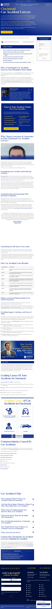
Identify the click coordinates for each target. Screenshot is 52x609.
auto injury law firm (29, 544)
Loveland (29, 588)
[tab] (17, 499)
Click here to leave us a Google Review (36, 600)
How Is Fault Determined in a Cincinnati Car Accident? (15, 522)
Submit (44, 58)
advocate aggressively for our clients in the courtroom (11, 307)
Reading (42, 586)
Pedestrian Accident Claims (24, 125)
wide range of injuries (15, 449)
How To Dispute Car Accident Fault (11, 554)
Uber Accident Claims (9, 124)
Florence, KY (43, 594)
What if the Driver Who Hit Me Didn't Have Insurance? (14, 516)
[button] (17, 350)
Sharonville (42, 588)
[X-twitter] (14, 568)
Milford (29, 594)
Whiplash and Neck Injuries (7, 457)
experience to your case (13, 543)
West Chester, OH (44, 596)
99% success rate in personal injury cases (13, 81)
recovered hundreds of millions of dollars (11, 21)
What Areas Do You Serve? (10, 532)
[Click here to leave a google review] (28, 600)
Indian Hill (29, 586)
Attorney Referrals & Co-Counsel (30, 606)
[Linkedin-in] (12, 568)
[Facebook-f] (10, 568)
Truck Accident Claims (9, 120)
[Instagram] (18, 568)
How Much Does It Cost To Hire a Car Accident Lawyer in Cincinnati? (14, 527)
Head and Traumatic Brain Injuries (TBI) (9, 453)
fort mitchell (43, 572)
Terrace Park (43, 590)
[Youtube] (16, 568)
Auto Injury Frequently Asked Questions (12, 558)
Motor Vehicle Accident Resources (26, 5)
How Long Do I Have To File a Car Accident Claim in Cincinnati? (13, 499)
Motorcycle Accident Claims (10, 122)
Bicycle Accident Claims (10, 118)
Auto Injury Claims (8, 116)
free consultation (8, 547)
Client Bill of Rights (15, 321)
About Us (17, 4)
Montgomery (30, 596)
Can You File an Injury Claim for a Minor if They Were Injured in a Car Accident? (16, 505)
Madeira (29, 590)
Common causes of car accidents (7, 382)
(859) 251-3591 (33, 1)
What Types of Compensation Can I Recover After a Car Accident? (14, 510)
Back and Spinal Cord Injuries (7, 455)
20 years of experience (28, 17)
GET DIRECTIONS (30, 577)
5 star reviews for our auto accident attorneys (22, 208)
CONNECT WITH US (5, 568)
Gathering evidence (4, 176)
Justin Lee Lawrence (15, 41)
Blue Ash (42, 592)
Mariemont (29, 592)
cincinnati (30, 572)
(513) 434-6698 (20, 1)
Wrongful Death (5, 468)
